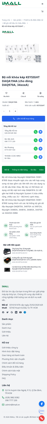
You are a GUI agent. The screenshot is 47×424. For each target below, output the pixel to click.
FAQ (4, 378)
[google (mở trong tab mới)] (12, 312)
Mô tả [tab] (6, 170)
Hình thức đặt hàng (11, 351)
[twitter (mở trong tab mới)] (7, 312)
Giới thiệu (6, 331)
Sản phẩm (17, 20)
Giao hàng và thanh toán (13, 355)
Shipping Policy (9, 374)
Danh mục (6, 328)
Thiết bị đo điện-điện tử (33, 20)
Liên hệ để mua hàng (25, 118)
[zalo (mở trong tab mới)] (25, 312)
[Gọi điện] (36, 132)
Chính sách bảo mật (11, 370)
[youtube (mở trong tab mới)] (20, 312)
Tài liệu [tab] (33, 170)
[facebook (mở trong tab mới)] (3, 312)
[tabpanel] (23, 195)
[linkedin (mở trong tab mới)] (16, 312)
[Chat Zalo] (40, 132)
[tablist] (23, 170)
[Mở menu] (42, 3)
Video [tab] (41, 170)
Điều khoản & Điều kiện (12, 366)
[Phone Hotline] (42, 418)
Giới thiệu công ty (10, 347)
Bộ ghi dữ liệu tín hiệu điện (15, 23)
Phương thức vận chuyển (13, 359)
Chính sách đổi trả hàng (13, 363)
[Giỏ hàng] (42, 11)
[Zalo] (42, 411)
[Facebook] (42, 404)
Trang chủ (6, 20)
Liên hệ (5, 335)
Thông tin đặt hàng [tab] (20, 170)
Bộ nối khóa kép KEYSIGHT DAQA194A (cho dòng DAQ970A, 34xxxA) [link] (14, 26)
